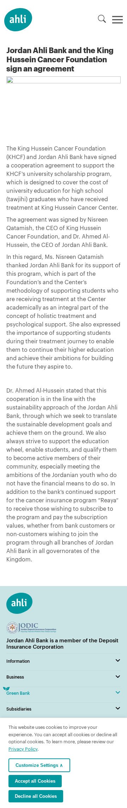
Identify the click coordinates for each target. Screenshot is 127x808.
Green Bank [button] (18, 693)
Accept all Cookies (35, 781)
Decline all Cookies (36, 796)
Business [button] (15, 676)
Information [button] (18, 661)
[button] (102, 19)
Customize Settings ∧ (39, 765)
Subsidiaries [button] (18, 708)
